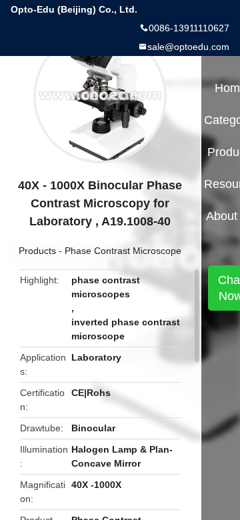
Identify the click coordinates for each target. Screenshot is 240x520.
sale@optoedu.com (188, 46)
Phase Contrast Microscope (123, 250)
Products (37, 250)
